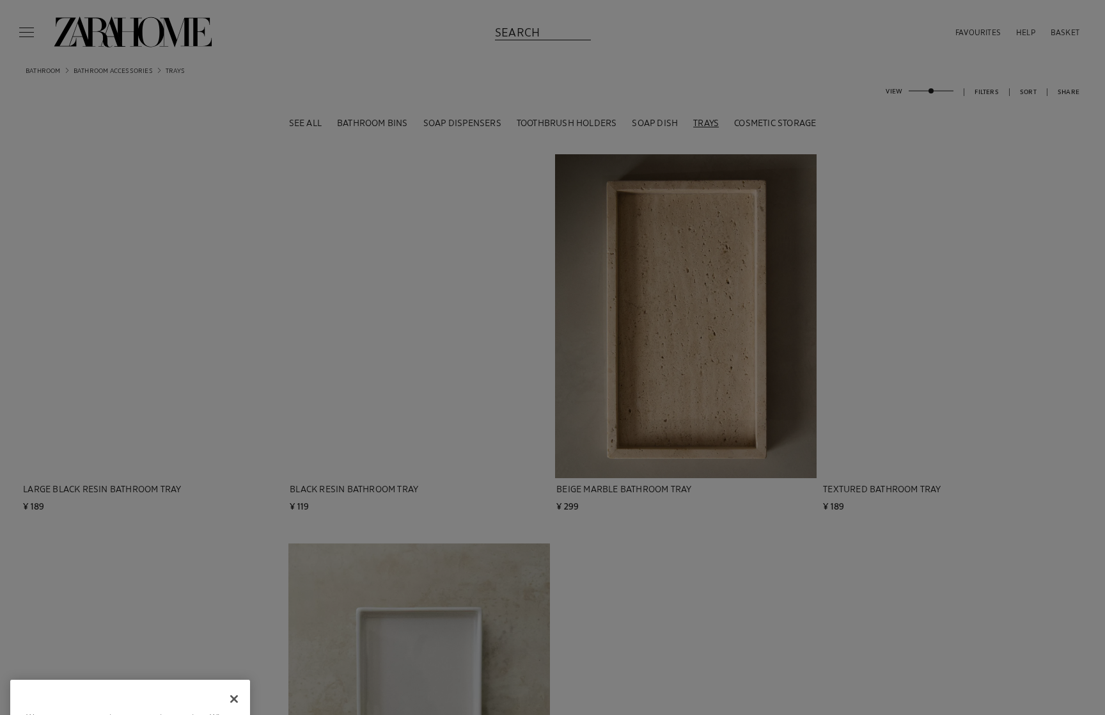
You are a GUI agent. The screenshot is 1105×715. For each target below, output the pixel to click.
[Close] (234, 553)
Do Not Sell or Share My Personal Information (130, 674)
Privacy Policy (165, 647)
